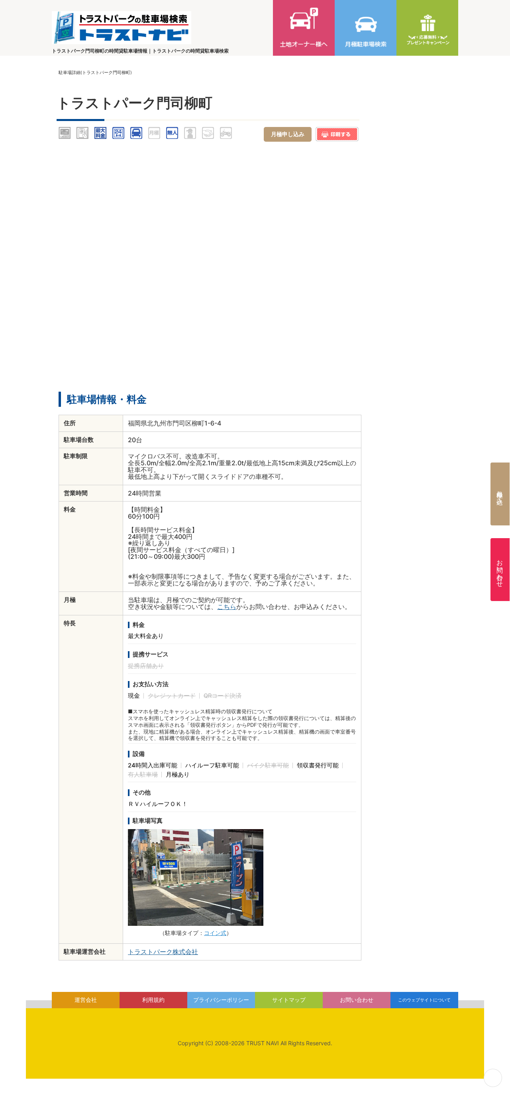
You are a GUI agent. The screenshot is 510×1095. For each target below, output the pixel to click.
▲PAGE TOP (493, 1078)
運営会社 (86, 999)
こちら (226, 607)
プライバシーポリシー (221, 999)
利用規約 (153, 999)
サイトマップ (289, 999)
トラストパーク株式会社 (163, 952)
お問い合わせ (500, 569)
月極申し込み (500, 494)
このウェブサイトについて (424, 1000)
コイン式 (215, 932)
